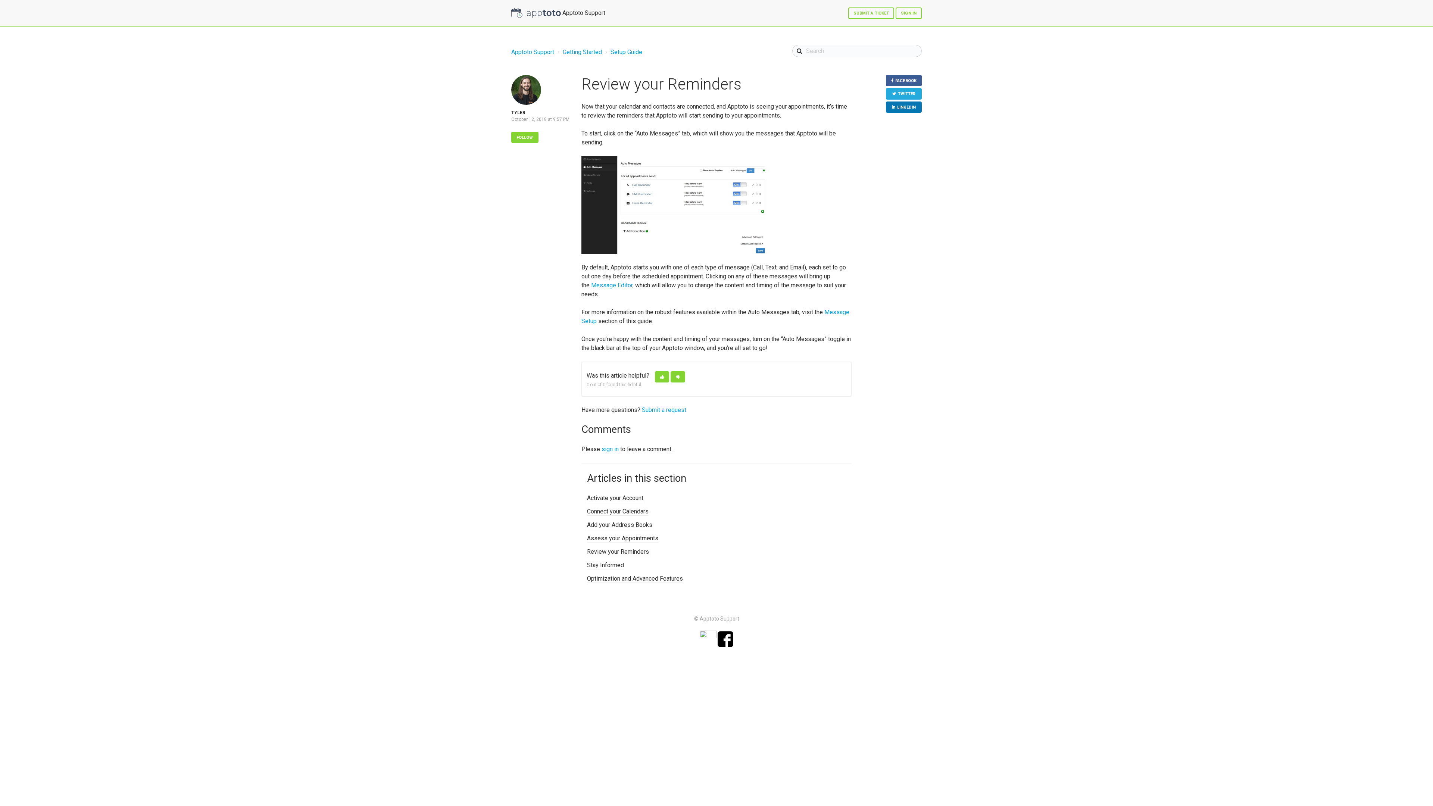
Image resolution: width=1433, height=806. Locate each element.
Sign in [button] (909, 13)
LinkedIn (906, 107)
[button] (662, 377)
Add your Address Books (619, 524)
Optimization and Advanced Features (635, 578)
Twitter (907, 93)
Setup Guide (626, 52)
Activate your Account (615, 498)
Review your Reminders (618, 551)
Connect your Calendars (618, 511)
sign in (610, 449)
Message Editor (612, 285)
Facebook (906, 80)
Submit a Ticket (871, 13)
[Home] (536, 13)
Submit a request (664, 409)
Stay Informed (605, 565)
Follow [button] (524, 137)
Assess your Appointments (622, 538)
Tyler (518, 112)
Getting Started (582, 52)
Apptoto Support (532, 52)
